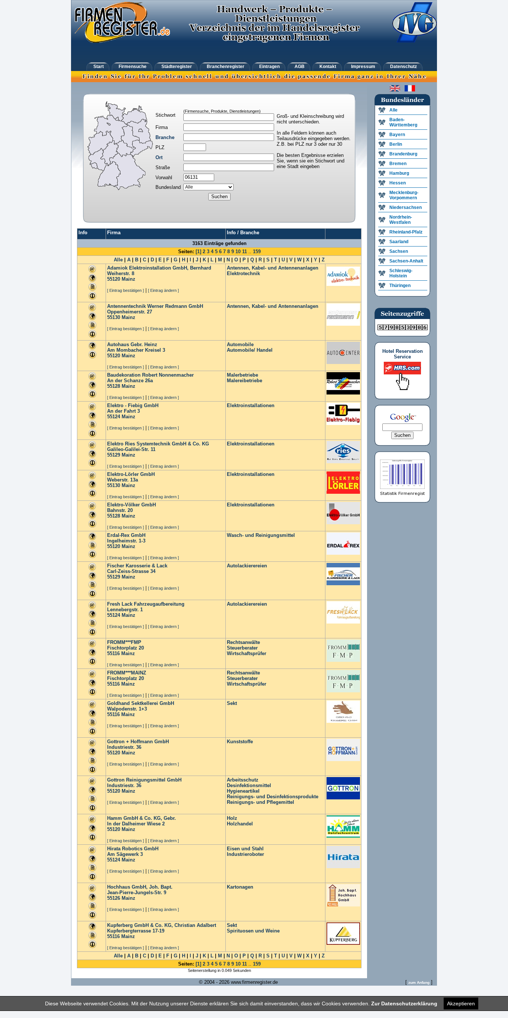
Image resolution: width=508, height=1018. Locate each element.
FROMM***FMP (124, 642)
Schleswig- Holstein (400, 273)
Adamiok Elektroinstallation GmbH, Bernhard (159, 268)
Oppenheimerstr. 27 (129, 312)
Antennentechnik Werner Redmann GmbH (155, 306)
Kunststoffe (240, 741)
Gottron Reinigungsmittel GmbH (144, 780)
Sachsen (398, 251)
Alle (118, 259)
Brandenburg (403, 154)
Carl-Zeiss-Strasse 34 (131, 571)
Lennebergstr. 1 (125, 609)
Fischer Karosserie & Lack (137, 565)
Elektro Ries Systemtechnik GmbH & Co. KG (158, 444)
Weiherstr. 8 (120, 273)
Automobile (240, 344)
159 (257, 251)
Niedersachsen (405, 207)
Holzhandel (240, 824)
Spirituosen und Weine (253, 931)
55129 (113, 455)
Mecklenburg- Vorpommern (403, 195)
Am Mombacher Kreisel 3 (136, 350)
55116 (113, 653)
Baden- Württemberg (403, 122)
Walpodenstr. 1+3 (127, 709)
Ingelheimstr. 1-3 (126, 541)
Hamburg (399, 173)
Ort (159, 157)
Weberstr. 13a (122, 480)
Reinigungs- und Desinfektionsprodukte (272, 796)
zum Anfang (419, 982)
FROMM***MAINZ (126, 673)
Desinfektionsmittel (249, 785)
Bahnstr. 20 (120, 510)
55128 (113, 386)
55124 (113, 416)
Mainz (128, 279)
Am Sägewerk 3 (125, 854)
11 (244, 251)
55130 (113, 317)
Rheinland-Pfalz (405, 232)
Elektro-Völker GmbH (131, 505)
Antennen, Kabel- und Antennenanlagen (272, 268)
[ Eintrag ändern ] (163, 290)
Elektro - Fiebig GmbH (132, 405)
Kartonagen (240, 887)
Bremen (397, 163)
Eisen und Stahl (245, 848)
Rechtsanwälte (243, 642)
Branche (164, 137)
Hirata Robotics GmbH (132, 848)
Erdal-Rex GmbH (126, 535)
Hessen (397, 183)
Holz (232, 818)
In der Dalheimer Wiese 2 (136, 824)
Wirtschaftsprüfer (246, 653)
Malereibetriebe (244, 380)
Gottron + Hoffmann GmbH (138, 741)
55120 (113, 279)
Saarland (398, 241)
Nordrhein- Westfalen (400, 220)
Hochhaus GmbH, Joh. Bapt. (140, 887)
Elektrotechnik (243, 273)
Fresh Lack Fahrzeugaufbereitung (145, 604)
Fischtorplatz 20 (125, 648)
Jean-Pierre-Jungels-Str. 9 (136, 892)
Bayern (397, 134)
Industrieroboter (245, 854)
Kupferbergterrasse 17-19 (135, 931)
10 (238, 251)
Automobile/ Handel (250, 350)
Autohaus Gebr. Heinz (132, 344)
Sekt (232, 703)
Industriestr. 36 (124, 747)
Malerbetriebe (242, 375)
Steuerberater (242, 648)
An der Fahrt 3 (123, 411)
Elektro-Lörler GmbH (131, 474)
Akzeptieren (461, 1003)
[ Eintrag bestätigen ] (125, 290)
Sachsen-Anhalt (406, 261)
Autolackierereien (247, 565)
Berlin (395, 144)
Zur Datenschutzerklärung (404, 1003)
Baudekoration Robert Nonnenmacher (150, 375)
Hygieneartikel (243, 791)
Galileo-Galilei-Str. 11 (131, 449)
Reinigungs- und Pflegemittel (260, 802)
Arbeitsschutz (242, 780)
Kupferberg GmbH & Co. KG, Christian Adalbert (161, 925)
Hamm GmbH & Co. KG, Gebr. (141, 818)
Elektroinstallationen (250, 405)
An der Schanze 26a (130, 380)
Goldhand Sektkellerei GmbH (140, 703)
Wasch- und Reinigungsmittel (261, 535)
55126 (113, 898)
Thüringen (400, 285)
